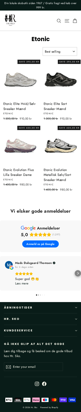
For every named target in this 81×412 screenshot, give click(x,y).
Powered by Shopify (49, 407)
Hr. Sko (12, 319)
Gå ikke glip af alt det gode (34, 344)
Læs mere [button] (21, 283)
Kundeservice (18, 330)
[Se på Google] (9, 265)
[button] (3, 273)
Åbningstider (18, 307)
